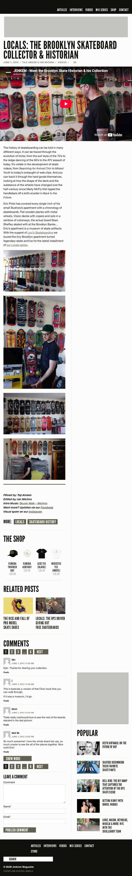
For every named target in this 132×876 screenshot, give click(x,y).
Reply (6, 672)
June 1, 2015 (11, 62)
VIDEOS (89, 10)
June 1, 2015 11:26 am (23, 663)
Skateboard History (42, 521)
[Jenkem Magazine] (28, 6)
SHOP (113, 10)
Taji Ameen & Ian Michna (38, 62)
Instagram (35, 511)
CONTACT (124, 10)
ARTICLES (62, 10)
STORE (34, 851)
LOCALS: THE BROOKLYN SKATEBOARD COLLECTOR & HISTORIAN (60, 50)
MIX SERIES (102, 10)
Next (40, 652)
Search (5, 859)
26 (73, 62)
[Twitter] (104, 4)
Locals (19, 521)
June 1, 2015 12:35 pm (23, 736)
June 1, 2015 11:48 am (23, 684)
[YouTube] (117, 4)
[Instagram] (109, 4)
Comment (9, 782)
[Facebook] (99, 4)
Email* (6, 816)
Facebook (47, 507)
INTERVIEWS (76, 10)
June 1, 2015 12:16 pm (23, 712)
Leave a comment (15, 777)
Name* (7, 806)
